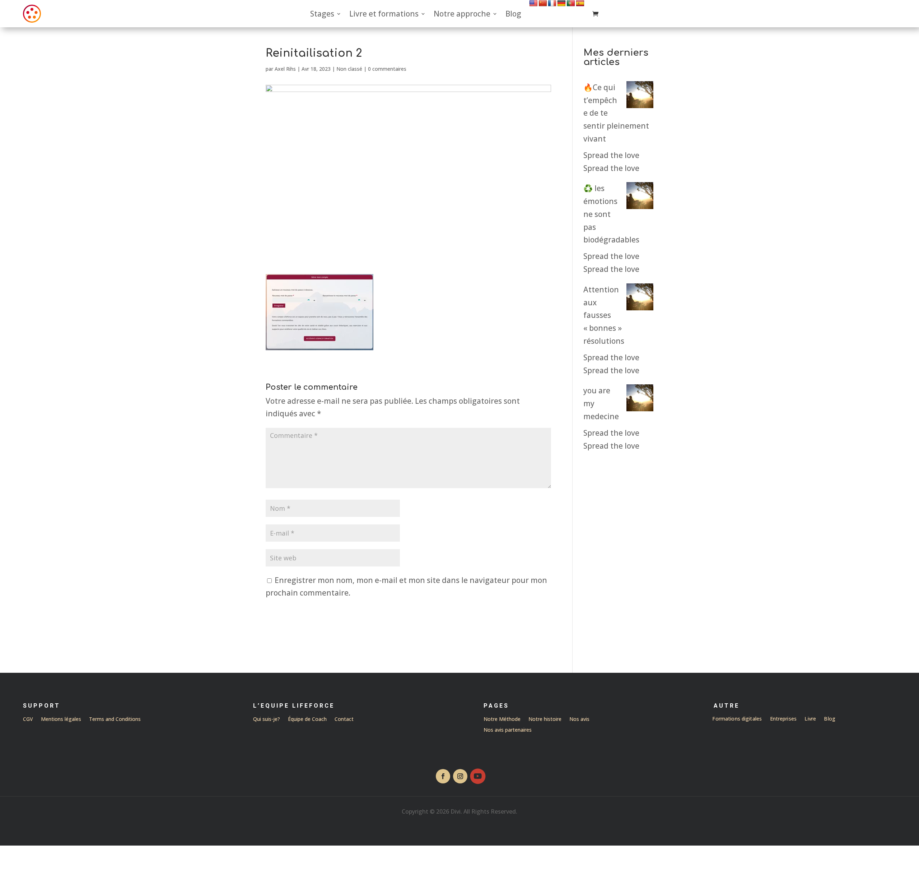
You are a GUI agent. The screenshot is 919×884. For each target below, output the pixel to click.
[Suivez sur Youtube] (477, 776)
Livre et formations (384, 14)
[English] (533, 3)
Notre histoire (544, 719)
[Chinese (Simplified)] (542, 3)
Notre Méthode (502, 719)
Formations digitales (737, 719)
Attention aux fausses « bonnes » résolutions (603, 315)
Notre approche (462, 14)
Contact (344, 719)
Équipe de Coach (307, 719)
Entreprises (783, 719)
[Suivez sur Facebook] (443, 776)
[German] (561, 3)
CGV (28, 719)
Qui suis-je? (266, 719)
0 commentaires (387, 68)
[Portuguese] (570, 3)
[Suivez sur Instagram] (460, 776)
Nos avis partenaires (508, 730)
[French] (552, 3)
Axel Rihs (285, 68)
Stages (322, 14)
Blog (513, 14)
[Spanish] (580, 3)
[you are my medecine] (639, 399)
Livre (810, 719)
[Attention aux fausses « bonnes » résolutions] (639, 298)
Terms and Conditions (115, 719)
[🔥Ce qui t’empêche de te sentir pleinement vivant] (639, 96)
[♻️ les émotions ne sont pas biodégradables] (639, 197)
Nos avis (579, 719)
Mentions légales (61, 719)
